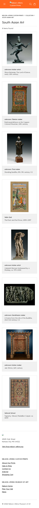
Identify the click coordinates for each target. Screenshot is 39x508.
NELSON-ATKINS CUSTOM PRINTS (13, 15)
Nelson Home (7, 486)
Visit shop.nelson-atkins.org (12, 447)
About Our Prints (8, 463)
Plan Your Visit (7, 489)
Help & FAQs (7, 466)
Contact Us (6, 469)
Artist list (5, 472)
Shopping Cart (7, 475)
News (4, 492)
